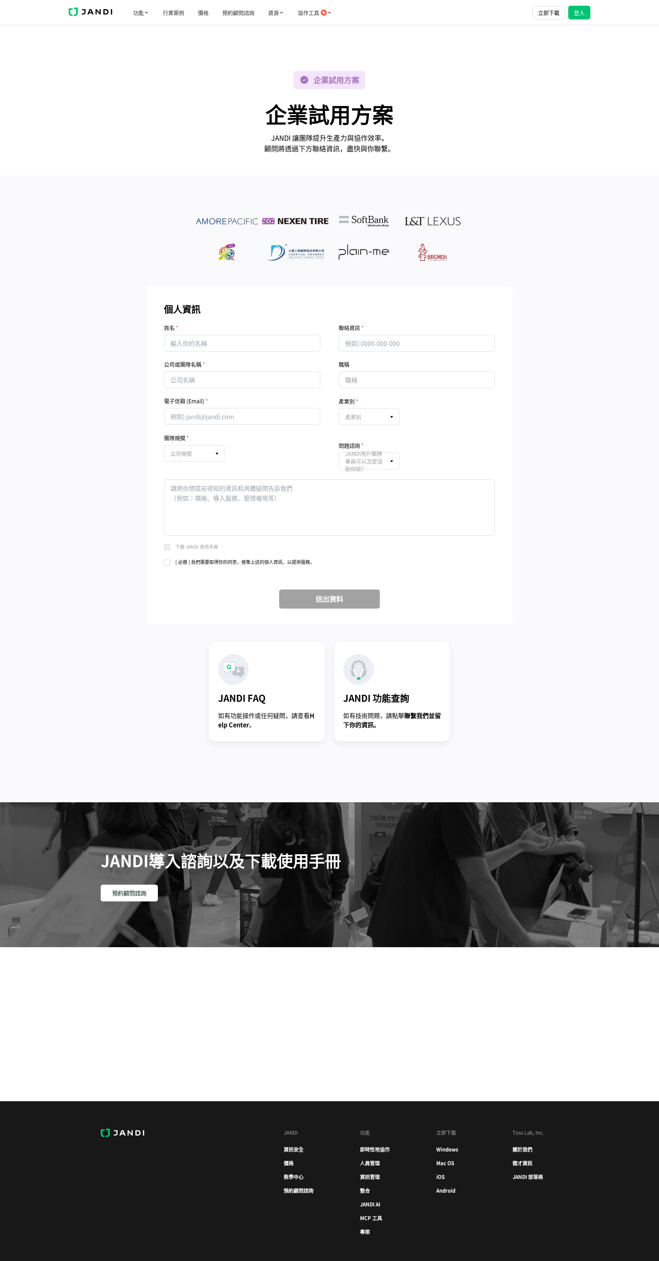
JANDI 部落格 (528, 1176)
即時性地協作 (375, 1149)
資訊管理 (370, 1176)
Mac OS (445, 1162)
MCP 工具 (371, 1217)
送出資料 (329, 599)
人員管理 (370, 1162)
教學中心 (294, 1176)
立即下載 (548, 12)
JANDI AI (370, 1204)
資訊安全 (294, 1149)
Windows (447, 1149)
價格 (203, 12)
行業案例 (173, 12)
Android (445, 1190)
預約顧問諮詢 (238, 12)
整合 (365, 1190)
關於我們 (522, 1149)
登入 (579, 12)
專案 (365, 1231)
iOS (440, 1176)
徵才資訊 (522, 1162)
